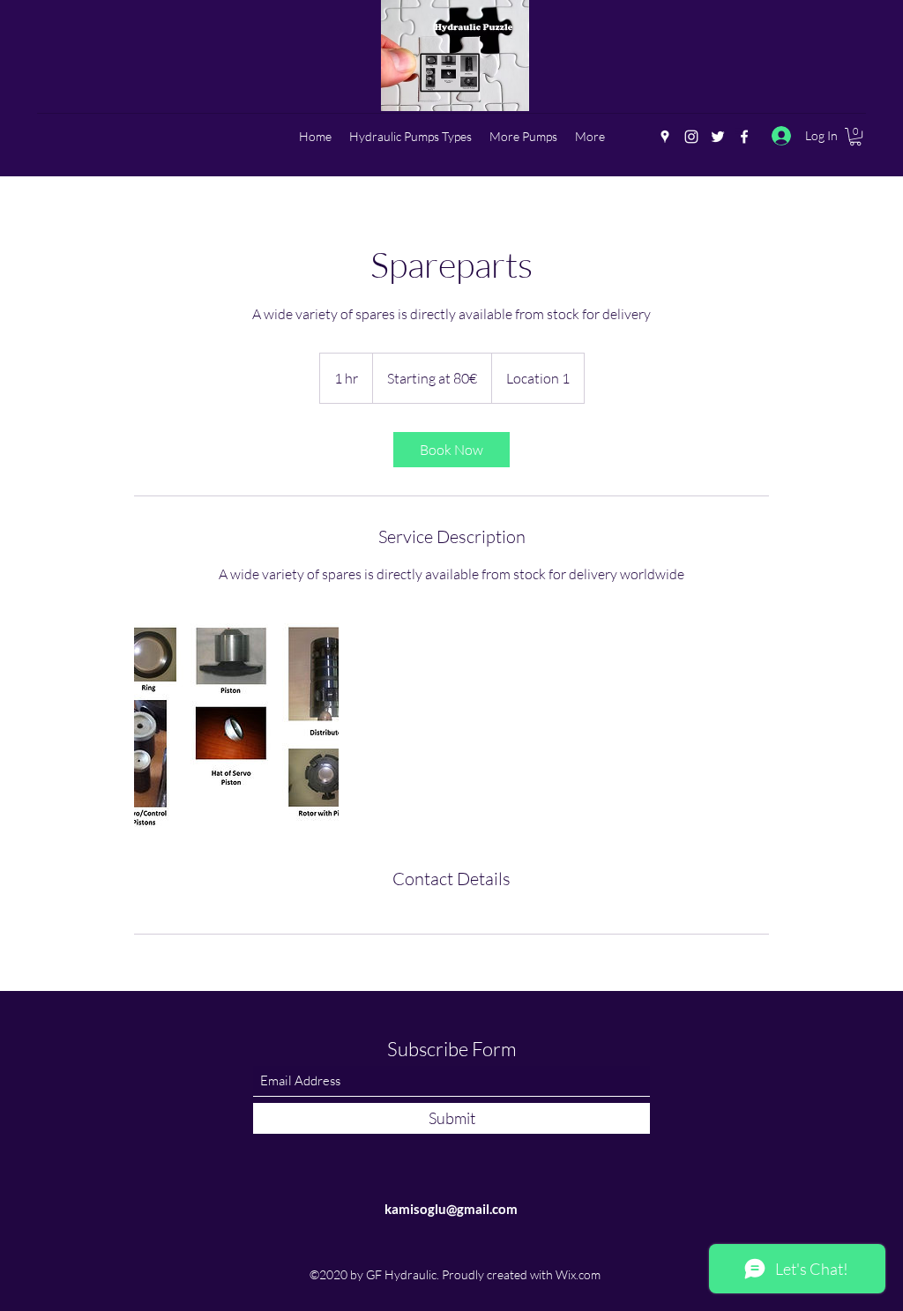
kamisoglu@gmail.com (451, 1209)
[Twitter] (718, 136)
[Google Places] (665, 136)
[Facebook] (744, 136)
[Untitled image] (236, 725)
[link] (451, 449)
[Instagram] (691, 136)
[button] (855, 136)
